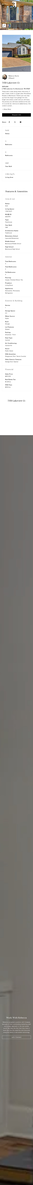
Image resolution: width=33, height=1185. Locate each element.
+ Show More (7, 109)
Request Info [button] (16, 115)
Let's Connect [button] (16, 1037)
